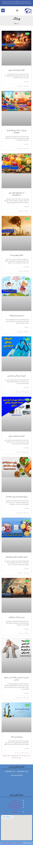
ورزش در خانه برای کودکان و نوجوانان (16, 131)
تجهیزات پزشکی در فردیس (16, 375)
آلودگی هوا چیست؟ (16, 255)
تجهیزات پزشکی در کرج (16, 436)
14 (3, 756)
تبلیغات (15, 812)
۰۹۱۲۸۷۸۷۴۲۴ (17, 775)
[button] (17, 10)
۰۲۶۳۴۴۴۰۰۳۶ (22, 772)
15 (20, 758)
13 (6, 756)
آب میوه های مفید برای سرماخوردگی (16, 194)
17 (15, 758)
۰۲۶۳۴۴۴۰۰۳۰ (10, 772)
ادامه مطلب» (26, 81)
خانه (18, 23)
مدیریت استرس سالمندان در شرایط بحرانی (16, 678)
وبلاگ (14, 800)
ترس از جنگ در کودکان (16, 617)
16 (17, 758)
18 (12, 758)
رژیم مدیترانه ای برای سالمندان (16, 496)
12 (8, 756)
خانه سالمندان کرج (14, 802)
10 (13, 756)
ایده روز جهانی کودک (16, 315)
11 (11, 756)
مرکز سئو (4, 842)
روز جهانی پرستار (16, 736)
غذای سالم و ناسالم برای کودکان (17, 557)
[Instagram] (3, 10)
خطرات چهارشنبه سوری (17, 70)
